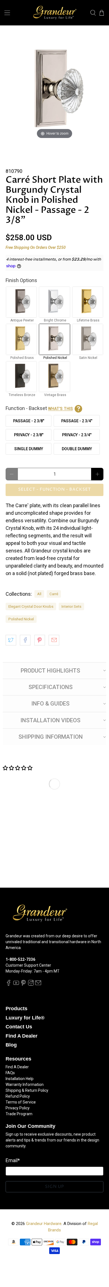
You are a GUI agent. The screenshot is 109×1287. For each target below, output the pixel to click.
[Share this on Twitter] (11, 640)
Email (13, 1160)
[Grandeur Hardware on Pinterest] (23, 984)
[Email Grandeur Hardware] (38, 984)
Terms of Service (21, 1102)
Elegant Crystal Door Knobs (30, 606)
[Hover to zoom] (55, 91)
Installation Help (20, 1078)
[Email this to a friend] (54, 640)
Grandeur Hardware (43, 1223)
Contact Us (19, 1026)
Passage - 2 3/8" (28, 421)
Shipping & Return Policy (27, 1090)
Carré (53, 594)
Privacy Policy (18, 1108)
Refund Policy (18, 1096)
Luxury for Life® (25, 1018)
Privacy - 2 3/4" (76, 435)
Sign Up (54, 1187)
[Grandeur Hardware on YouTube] (16, 984)
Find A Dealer (21, 1036)
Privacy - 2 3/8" (28, 435)
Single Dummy (28, 449)
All (39, 594)
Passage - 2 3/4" (76, 421)
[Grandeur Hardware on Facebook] (9, 984)
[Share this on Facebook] (25, 640)
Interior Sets (71, 606)
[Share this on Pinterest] (39, 640)
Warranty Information (25, 1084)
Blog (11, 1045)
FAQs (10, 1073)
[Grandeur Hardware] (54, 12)
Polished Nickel (21, 619)
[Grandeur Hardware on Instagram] (31, 984)
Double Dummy (77, 449)
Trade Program (19, 1114)
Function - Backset (39, 408)
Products (16, 1008)
